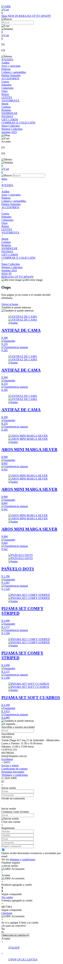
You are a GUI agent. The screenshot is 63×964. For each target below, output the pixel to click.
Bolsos (5, 94)
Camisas (6, 106)
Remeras (6, 110)
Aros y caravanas (10, 65)
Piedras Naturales (11, 75)
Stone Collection (10, 125)
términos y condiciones (22, 859)
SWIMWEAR (9, 113)
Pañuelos (6, 84)
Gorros (5, 81)
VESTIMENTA (10, 100)
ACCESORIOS (10, 78)
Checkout (6, 913)
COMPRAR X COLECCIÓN (18, 122)
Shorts (4, 103)
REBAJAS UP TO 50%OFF (35, 15)
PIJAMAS (7, 116)
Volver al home (9, 304)
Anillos (5, 62)
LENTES (6, 97)
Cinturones (7, 87)
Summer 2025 (9, 132)
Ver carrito (7, 897)
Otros (4, 91)
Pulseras (5, 68)
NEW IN (13, 15)
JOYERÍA (7, 59)
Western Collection (11, 128)
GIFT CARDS (9, 119)
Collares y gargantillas (13, 72)
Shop (4, 15)
